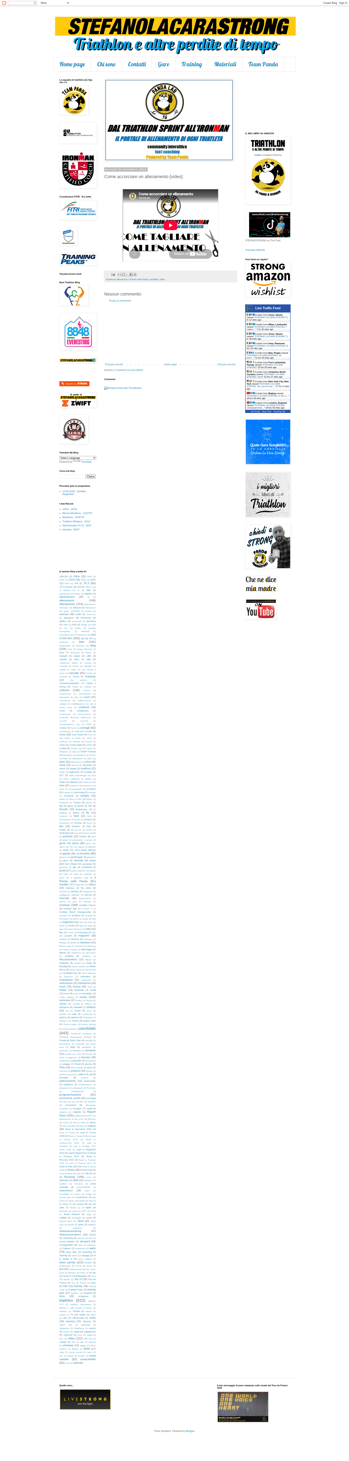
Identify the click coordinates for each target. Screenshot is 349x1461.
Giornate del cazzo (85, 860)
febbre (89, 799)
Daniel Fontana (88, 751)
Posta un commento (120, 300)
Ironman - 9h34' (71, 529)
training (78, 1286)
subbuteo (91, 1245)
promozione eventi (69, 1098)
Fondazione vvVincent (69, 819)
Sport (80, 1221)
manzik (73, 943)
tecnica (88, 1262)
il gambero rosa (79, 878)
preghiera (68, 1084)
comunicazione (84, 714)
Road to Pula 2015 (68, 1166)
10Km (76, 576)
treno (62, 1296)
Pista (62, 1067)
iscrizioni (63, 915)
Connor (63, 728)
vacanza (70, 1321)
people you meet (73, 1054)
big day (84, 638)
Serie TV (67, 1204)
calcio (76, 659)
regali (89, 1108)
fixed (76, 816)
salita (75, 1180)
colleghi (62, 704)
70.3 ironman (66, 587)
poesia (89, 1071)
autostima (91, 621)
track (93, 1283)
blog (93, 645)
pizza (89, 1067)
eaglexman (74, 772)
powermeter (90, 1081)
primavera (63, 1088)
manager (88, 939)
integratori (88, 891)
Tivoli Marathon (79, 1276)
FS (80, 830)
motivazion (86, 980)
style (80, 1245)
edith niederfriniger (78, 775)
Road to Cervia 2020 (78, 1136)
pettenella (64, 1061)
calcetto (63, 659)
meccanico (91, 953)
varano (92, 1328)
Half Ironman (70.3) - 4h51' (77, 525)
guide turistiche (78, 871)
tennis (79, 1266)
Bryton (89, 652)
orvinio (77, 1010)
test (61, 1269)
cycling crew (76, 748)
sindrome (63, 1211)
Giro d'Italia (70, 864)
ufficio (93, 1315)
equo (61, 789)
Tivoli (65, 1276)
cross (89, 745)
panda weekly (69, 1029)
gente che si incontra (76, 853)
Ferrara (77, 802)
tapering (63, 1255)
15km (89, 576)
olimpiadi (78, 1007)
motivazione (66, 983)
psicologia (91, 1098)
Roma (71, 1170)
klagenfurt (68, 922)
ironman (64, 905)
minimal (77, 963)
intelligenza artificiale (69, 895)
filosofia (63, 809)
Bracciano (75, 652)
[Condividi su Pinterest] (135, 274)
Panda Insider (70, 1024)
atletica (62, 621)
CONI (88, 724)
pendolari (90, 1050)
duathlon (85, 768)
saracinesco (66, 1190)
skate (75, 1211)
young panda (75, 1352)
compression (65, 714)
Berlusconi (82, 635)
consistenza (64, 731)
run (94, 1173)
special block (65, 1221)
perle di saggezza (68, 1057)
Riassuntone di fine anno (71, 1119)
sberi (87, 1191)
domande (87, 765)
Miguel (88, 960)
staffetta (92, 1224)
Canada (87, 663)
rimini (83, 1122)
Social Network (72, 1214)
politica (81, 1074)
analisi (78, 614)
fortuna (78, 823)
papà (72, 1047)
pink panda (90, 1061)
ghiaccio (63, 857)
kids (94, 919)
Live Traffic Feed (268, 308)
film (90, 806)
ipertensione (85, 898)
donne (62, 768)
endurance (87, 785)
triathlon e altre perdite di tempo (75, 1308)
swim (92, 1248)
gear (93, 836)
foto (61, 826)
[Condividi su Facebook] (131, 274)
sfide (61, 1207)
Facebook (69, 796)
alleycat (77, 607)
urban (92, 1317)
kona (90, 922)
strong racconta (85, 1238)
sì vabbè (86, 1207)
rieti (74, 1122)
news (75, 993)
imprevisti (80, 885)
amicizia (63, 614)
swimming (87, 1252)
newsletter (87, 993)
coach (86, 697)
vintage (62, 1342)
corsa (62, 734)
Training (191, 64)
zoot (67, 1363)
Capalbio (88, 666)
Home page (72, 64)
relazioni (63, 1112)
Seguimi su (71, 383)
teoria (89, 1266)
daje (74, 752)
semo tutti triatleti (77, 1201)
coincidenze (64, 700)
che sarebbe (78, 680)
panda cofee (89, 1021)
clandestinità (85, 694)
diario (89, 758)
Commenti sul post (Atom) (129, 370)
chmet (75, 687)
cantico (75, 666)
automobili (76, 621)
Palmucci (63, 1021)
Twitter (82, 1314)
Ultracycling (78, 1318)
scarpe (89, 1194)
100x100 (63, 576)
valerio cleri (65, 1325)
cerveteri (63, 677)
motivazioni (84, 983)
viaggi (89, 1335)
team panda (67, 1262)
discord (75, 765)
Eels (94, 775)
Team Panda (263, 64)
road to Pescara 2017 (80, 1163)
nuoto (83, 997)
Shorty (73, 1208)
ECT (61, 775)
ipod (75, 901)
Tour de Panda (78, 1283)
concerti (63, 721)
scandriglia (64, 1194)
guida (62, 870)
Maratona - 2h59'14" (73, 517)
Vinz (73, 1342)
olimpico (91, 1007)
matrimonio (76, 953)
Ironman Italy (70, 908)
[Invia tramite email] (120, 274)
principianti (78, 1088)
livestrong (82, 932)
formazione (64, 823)
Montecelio (91, 970)
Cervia (76, 676)
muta (89, 987)
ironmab (87, 901)
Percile (89, 1054)
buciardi (63, 656)
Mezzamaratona (68, 959)
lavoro (80, 929)
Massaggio (86, 949)
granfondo (87, 867)
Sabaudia (63, 1180)
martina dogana (70, 949)
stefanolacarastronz (70, 1234)
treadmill (88, 1293)
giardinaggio (77, 857)
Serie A (92, 1201)
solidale (63, 1217)
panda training (89, 1024)
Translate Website (255, 250)
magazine (84, 935)
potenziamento (67, 1081)
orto (67, 1011)
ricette (65, 1122)
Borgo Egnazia (84, 649)
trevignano (83, 1296)
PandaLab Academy (81, 1033)
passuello (63, 1050)
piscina (88, 1064)
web (82, 1342)
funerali (77, 833)
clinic (76, 697)
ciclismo (64, 690)
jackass (88, 915)
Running (69, 1176)
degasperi (80, 755)
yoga (61, 1352)
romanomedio (65, 1173)
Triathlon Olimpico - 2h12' (76, 521)
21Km (71, 579)
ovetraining (87, 1014)
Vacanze (87, 1321)
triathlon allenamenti (81, 1304)
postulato (63, 1077)
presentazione (85, 1084)
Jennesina (64, 919)
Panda (75, 1021)
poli (73, 1074)
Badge (84, 625)
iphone (62, 901)
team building (85, 1259)
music (62, 986)
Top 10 (78, 1279)
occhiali (76, 1004)
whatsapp (68, 1345)
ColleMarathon (78, 704)
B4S (74, 624)
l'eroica (71, 925)
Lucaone (68, 935)
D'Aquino (63, 752)
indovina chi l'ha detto (78, 888)
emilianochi (87, 782)
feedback (63, 802)
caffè (88, 656)
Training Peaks (75, 1289)
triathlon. (63, 1311)
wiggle (83, 1345)
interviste (64, 898)
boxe (61, 652)
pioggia (66, 1064)
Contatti (137, 64)
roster (78, 1173)
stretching (68, 1238)
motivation (85, 976)
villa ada (88, 1338)
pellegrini (77, 1050)
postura (84, 1078)
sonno (89, 1217)
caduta (76, 656)
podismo (75, 1070)
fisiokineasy (81, 809)
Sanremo (79, 1184)
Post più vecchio (227, 364)
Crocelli (88, 741)
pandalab (153, 279)
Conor (73, 728)
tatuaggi (85, 1255)
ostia (74, 1014)
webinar (92, 1342)
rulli (86, 1173)
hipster (92, 871)
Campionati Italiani (68, 663)
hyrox (61, 878)
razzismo (92, 1102)
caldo (88, 659)
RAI (81, 1102)
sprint (80, 1224)
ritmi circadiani (69, 1126)
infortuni (75, 891)
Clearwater (64, 697)
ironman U (87, 909)
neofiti (93, 990)
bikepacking (64, 646)
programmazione (70, 1094)
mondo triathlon (78, 966)
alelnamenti (64, 594)
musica (77, 986)
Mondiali (63, 966)
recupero (77, 1108)
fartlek (62, 799)
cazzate (74, 673)
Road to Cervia (67, 1133)
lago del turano (66, 929)
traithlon (75, 1293)
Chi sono (106, 64)
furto (87, 833)
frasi (89, 826)
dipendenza (76, 762)
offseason (64, 1007)
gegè (65, 840)
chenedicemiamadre (69, 683)
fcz (80, 799)
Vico (61, 1338)
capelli (62, 669)
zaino (89, 1352)
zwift (75, 1363)
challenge (90, 676)
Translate (86, 461)
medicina (69, 956)
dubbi (62, 772)
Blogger (190, 1431)
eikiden (88, 779)
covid (89, 738)
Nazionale (79, 990)
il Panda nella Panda (138, 279)
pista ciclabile (77, 1067)
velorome (68, 1335)
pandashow (64, 1044)
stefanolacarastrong (70, 1231)
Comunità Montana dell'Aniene (75, 717)
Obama (89, 1000)
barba (78, 628)
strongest (85, 1241)
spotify (71, 1224)
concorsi (84, 721)
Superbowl (80, 1248)
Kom (82, 922)
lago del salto (86, 926)
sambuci (63, 1184)
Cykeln (89, 748)
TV (71, 1314)
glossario (63, 867)
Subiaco (66, 1248)
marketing (91, 946)
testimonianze (75, 1269)
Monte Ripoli (75, 970)
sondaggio (76, 1218)
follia (89, 816)
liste (61, 932)
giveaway (87, 864)
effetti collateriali (71, 779)
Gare (163, 64)
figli (60, 806)
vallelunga (85, 1325)
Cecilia (89, 673)
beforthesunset (66, 635)
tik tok (92, 1272)
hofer (65, 874)
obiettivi (63, 1004)
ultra (65, 1318)
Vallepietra (64, 1328)
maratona (85, 942)
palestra (75, 1017)
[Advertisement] (170, 332)
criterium (76, 741)
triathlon (66, 1300)
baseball (85, 631)
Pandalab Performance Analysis (75, 1037)
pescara (85, 1057)
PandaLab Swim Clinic (70, 1040)
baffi (94, 625)
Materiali (225, 64)
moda (88, 963)
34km (83, 580)
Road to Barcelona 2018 (78, 1129)
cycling (62, 748)
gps (74, 867)
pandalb (89, 1040)
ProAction (91, 1088)
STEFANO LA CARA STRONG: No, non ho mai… (263, 385)
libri (89, 929)
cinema (86, 690)
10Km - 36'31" (70, 509)
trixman (88, 1311)
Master (62, 952)
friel (72, 830)
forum (89, 823)
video (162, 279)
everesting (79, 792)
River (82, 1126)
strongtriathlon (66, 1245)
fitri (87, 812)
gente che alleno (69, 843)
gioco (65, 860)
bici (70, 638)
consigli (85, 727)
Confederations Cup (69, 724)
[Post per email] (113, 274)
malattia (63, 939)
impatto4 (64, 884)
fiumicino (63, 816)
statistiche (77, 1228)
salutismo (88, 1180)
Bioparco (80, 646)
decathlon (67, 755)
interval (87, 895)
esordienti (91, 789)
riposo (93, 1122)
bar (65, 628)
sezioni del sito (84, 1204)
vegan (77, 1331)
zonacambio (88, 1359)
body (70, 649)
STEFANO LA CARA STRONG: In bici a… (267, 396)
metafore (86, 956)
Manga (62, 943)
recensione (70, 1105)
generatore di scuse (82, 840)
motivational (66, 980)
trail (65, 1286)
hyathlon (88, 874)
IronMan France (87, 905)
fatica (71, 799)
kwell (61, 926)
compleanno (83, 710)
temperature (65, 1266)
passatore (86, 1047)
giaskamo (91, 857)
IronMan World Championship (75, 912)
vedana (66, 1332)
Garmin (82, 836)
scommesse (82, 1197)
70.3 (86, 583)
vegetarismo (90, 1331)
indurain (63, 891)
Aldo (88, 590)
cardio (73, 669)
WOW (87, 1348)
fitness (76, 813)
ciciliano (87, 687)
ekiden (62, 782)
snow (93, 1211)
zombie (81, 1356)
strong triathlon (67, 1241)
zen (61, 1356)
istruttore (76, 915)
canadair (63, 666)
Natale (63, 990)
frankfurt (76, 826)
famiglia (85, 795)
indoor (92, 884)
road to (92, 1125)
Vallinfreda (79, 1328)
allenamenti (122, 279)
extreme (92, 792)
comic (62, 710)
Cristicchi (63, 741)
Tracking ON (279, 411)
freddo (62, 830)
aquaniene (69, 617)
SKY (84, 1211)
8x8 (79, 587)
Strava (92, 1234)
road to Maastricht (77, 1153)
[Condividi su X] (127, 274)
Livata (71, 932)
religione (77, 1112)
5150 (67, 583)
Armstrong (86, 617)
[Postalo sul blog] (123, 274)
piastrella (76, 1060)
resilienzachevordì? (84, 1116)
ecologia (88, 772)
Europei (66, 792)
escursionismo (75, 789)
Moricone (68, 976)
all (88, 597)
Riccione (92, 1119)
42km (93, 579)
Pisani (77, 1064)
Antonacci (91, 614)
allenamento (67, 604)
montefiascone (70, 973)
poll (90, 1074)
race (73, 1102)
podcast (63, 1071)
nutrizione (64, 1000)
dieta (62, 761)
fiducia (89, 802)
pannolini (80, 1044)
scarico (77, 1194)
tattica (75, 1255)
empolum (74, 785)
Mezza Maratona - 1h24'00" (77, 513)
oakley (79, 1000)
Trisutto (76, 1311)
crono (62, 745)
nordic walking (66, 997)
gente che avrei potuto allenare (79, 850)
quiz (65, 1102)
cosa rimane (77, 734)
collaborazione (84, 700)
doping (73, 768)
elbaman (74, 782)
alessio (77, 594)
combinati (84, 707)
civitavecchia (65, 694)
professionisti (77, 1091)
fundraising (64, 833)
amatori (88, 611)
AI (79, 590)
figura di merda (75, 806)
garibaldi (68, 836)
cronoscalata (75, 745)
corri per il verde (83, 731)
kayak (85, 919)
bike (81, 641)
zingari (70, 1356)
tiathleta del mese (76, 1273)
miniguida (63, 963)
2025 (61, 580)
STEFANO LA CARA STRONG (270, 317)
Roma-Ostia (86, 1170)
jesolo (76, 919)
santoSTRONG (83, 1187)
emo (61, 785)
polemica (63, 1074)
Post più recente (114, 364)
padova (63, 1017)
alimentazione (67, 596)
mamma (75, 939)
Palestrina (88, 1017)
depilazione (77, 758)
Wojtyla (75, 1349)
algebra (88, 593)
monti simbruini (89, 973)
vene (80, 1335)
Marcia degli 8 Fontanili (70, 946)
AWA (65, 625)
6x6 (76, 583)
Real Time (266, 411)
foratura (88, 819)
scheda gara (65, 1197)
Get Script (255, 411)
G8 (94, 833)
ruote (88, 1177)
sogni (88, 1214)
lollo (94, 932)
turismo (62, 1315)
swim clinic (71, 1252)
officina (88, 1004)
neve (66, 993)
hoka (76, 874)
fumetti (89, 830)
